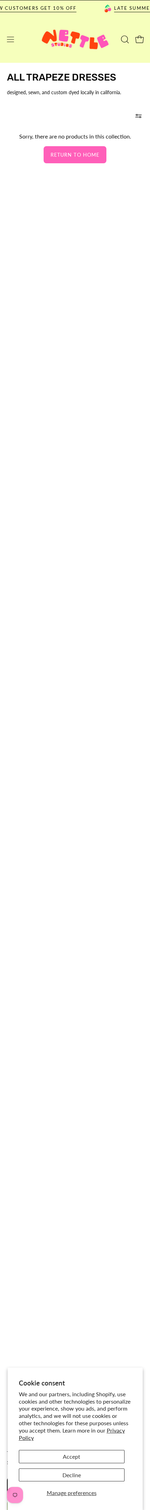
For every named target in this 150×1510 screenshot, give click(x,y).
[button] (124, 39)
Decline (71, 1475)
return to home (75, 155)
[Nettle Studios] (75, 40)
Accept (71, 1456)
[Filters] (138, 115)
